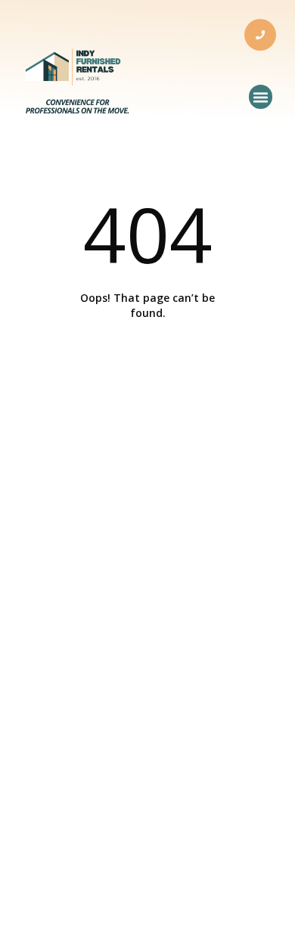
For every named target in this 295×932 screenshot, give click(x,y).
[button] (261, 97)
